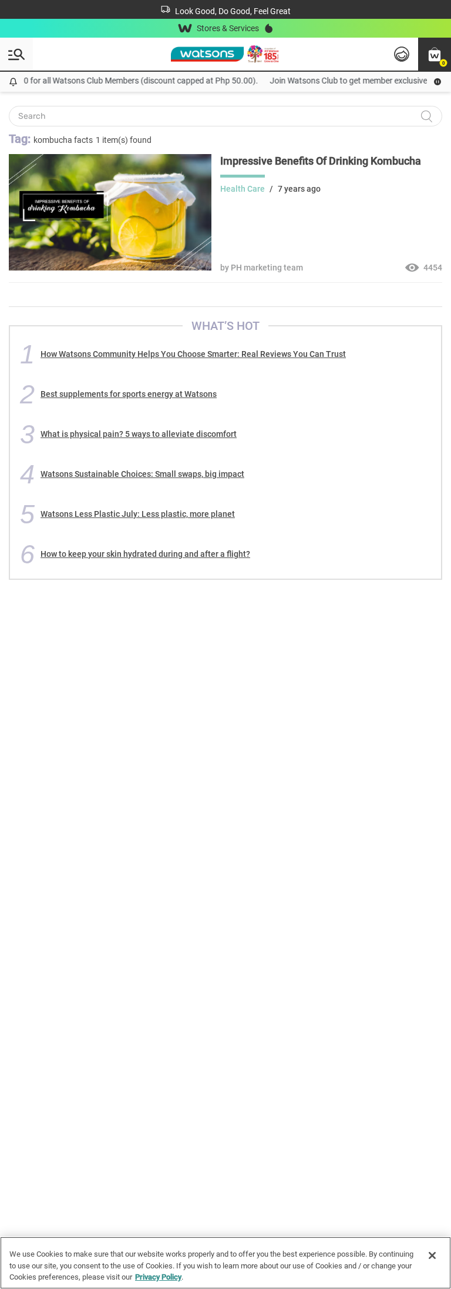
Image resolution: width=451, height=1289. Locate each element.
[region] (225, 1263)
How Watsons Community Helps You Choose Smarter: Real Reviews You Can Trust (193, 354)
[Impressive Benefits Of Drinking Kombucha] (110, 267)
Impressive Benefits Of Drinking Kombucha (320, 161)
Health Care (242, 188)
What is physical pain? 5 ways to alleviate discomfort (139, 434)
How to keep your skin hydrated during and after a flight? (145, 554)
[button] (434, 54)
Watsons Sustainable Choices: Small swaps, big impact (142, 474)
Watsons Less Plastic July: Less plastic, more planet (138, 514)
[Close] (432, 1255)
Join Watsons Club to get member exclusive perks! (354, 80)
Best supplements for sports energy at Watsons (129, 394)
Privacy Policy (158, 1277)
